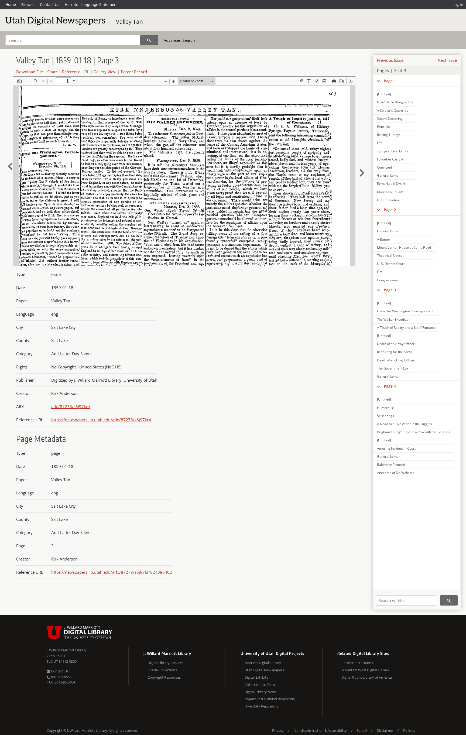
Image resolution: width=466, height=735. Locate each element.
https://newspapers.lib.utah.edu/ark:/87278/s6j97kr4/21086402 (111, 572)
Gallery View (104, 71)
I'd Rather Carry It (390, 159)
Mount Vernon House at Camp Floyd (404, 247)
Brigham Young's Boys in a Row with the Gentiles (413, 432)
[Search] (149, 40)
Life (379, 143)
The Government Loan (393, 368)
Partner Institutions (357, 662)
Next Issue (447, 60)
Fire (380, 271)
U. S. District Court (391, 263)
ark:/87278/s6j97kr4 (70, 406)
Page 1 (390, 80)
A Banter (383, 239)
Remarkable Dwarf (391, 183)
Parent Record (134, 71)
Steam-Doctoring (390, 118)
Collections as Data (260, 684)
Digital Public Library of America (366, 677)
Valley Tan (129, 21)
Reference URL (75, 71)
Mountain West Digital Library (365, 670)
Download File (29, 71)
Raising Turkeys (388, 134)
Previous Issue (390, 60)
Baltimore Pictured (391, 464)
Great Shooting (388, 200)
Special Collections (162, 670)
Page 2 (390, 209)
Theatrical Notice (390, 255)
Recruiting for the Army (394, 352)
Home (10, 4)
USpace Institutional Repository (270, 698)
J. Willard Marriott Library (67, 650)
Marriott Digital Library (263, 662)
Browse (28, 4)
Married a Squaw (390, 192)
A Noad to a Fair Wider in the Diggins (404, 424)
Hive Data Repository (262, 706)
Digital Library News (260, 691)
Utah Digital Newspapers (264, 670)
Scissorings (385, 415)
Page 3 (390, 289)
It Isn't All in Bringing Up (395, 102)
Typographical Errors (393, 151)
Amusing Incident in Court (396, 448)
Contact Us (49, 4)
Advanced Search (179, 40)
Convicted (384, 167)
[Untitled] (384, 94)
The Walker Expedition (393, 319)
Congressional (388, 280)
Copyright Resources (164, 677)
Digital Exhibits (256, 677)
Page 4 (390, 386)
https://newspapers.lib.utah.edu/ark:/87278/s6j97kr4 (101, 419)
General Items (387, 175)
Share (52, 71)
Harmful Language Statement (91, 4)
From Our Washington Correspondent (405, 311)
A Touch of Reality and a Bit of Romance (406, 327)
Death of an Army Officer (395, 343)
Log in (458, 4)
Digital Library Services (165, 662)
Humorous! (385, 407)
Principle (383, 126)
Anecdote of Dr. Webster (395, 472)
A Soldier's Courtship (392, 110)
